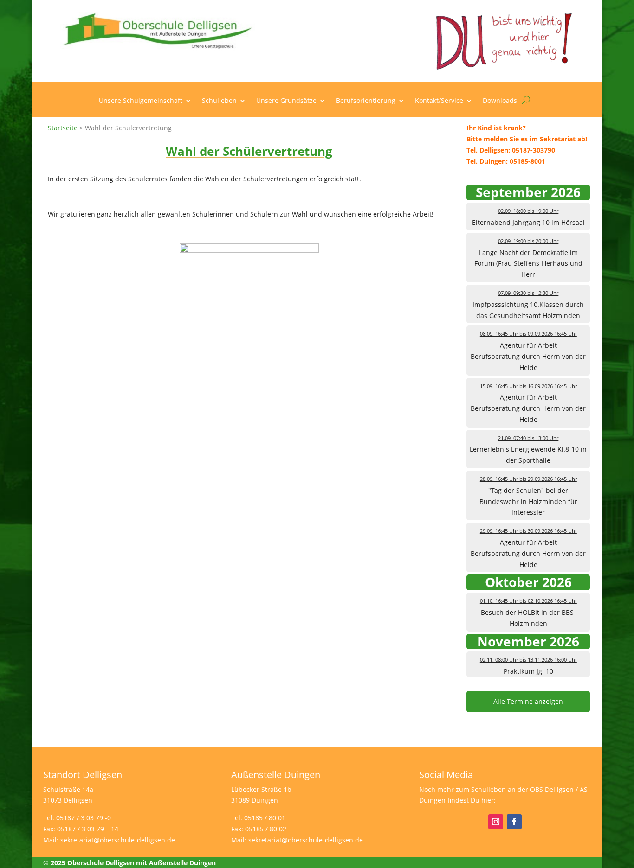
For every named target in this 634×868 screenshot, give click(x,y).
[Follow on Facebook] (514, 821)
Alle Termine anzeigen (528, 701)
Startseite (63, 127)
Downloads (500, 101)
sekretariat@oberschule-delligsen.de (117, 840)
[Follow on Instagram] (495, 821)
